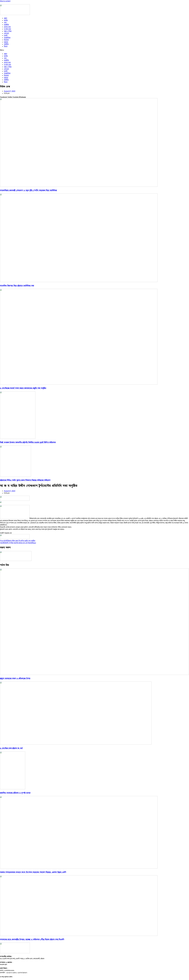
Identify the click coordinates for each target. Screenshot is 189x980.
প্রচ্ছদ (5, 18)
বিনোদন (6, 40)
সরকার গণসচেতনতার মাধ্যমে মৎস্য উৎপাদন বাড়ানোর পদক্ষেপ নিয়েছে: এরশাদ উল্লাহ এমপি (33, 872)
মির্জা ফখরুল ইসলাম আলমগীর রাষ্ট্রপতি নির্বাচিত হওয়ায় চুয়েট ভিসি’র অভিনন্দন (28, 442)
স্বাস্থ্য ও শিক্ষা (8, 31)
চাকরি (5, 35)
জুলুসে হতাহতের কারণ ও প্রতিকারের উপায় (15, 678)
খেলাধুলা (6, 33)
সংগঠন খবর (7, 29)
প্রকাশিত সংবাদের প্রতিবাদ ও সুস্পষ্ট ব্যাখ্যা (15, 793)
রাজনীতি (6, 25)
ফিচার (5, 46)
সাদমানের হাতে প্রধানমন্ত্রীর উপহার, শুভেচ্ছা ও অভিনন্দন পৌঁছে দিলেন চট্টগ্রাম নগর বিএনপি (32, 939)
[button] (94, 50)
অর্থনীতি (6, 44)
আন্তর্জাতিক (7, 38)
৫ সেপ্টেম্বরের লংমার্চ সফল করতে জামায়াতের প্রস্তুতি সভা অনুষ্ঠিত (23, 388)
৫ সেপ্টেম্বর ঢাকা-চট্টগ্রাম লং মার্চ (11, 748)
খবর (5, 22)
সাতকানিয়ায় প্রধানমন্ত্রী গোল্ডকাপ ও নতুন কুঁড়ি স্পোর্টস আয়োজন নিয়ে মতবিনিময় (28, 190)
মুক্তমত (6, 42)
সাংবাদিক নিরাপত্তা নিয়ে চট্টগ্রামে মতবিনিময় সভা (17, 286)
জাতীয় (6, 20)
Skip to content (5, 1)
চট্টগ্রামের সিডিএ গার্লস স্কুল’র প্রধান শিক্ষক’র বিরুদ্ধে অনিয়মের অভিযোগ (25, 480)
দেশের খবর (7, 27)
